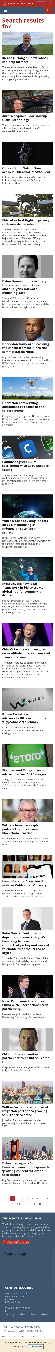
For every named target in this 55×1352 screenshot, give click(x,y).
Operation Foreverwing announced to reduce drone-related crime (23, 407)
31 (39, 1204)
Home (4, 1327)
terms (13, 1336)
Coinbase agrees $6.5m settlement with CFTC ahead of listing (25, 466)
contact (32, 1336)
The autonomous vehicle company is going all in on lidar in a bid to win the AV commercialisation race (25, 128)
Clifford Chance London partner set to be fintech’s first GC (25, 1058)
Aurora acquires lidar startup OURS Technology (24, 118)
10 (18, 1204)
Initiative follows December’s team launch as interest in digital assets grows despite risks (25, 841)
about (5, 1336)
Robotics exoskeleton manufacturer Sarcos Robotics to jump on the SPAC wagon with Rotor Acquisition (26, 180)
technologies (16, 1327)
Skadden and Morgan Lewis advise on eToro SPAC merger (24, 772)
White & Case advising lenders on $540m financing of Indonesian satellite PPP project (25, 526)
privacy (21, 1336)
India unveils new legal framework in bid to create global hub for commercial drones (22, 589)
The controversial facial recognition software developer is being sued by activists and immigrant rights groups (23, 893)
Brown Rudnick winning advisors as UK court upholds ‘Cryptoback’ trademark (24, 718)
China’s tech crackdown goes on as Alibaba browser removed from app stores (26, 653)
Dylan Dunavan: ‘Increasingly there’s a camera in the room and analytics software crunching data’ (24, 287)
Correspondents (35, 1331)
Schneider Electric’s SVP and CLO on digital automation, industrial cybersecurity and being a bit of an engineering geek (25, 961)
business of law (32, 1327)
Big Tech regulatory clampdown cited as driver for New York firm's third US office (24, 1182)
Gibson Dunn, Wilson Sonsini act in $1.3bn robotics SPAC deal (26, 170)
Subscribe (40, 1)
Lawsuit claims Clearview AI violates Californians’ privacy (24, 883)
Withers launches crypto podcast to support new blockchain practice (20, 829)
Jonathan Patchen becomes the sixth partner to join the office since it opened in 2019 (25, 1123)
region (21, 1331)
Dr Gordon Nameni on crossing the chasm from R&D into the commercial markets (25, 348)
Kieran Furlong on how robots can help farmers (25, 60)
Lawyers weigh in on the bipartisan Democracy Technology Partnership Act (24, 1016)
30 (33, 1204)
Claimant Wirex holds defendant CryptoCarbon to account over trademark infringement (25, 730)
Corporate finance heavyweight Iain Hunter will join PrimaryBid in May (26, 1069)
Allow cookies (35, 1346)
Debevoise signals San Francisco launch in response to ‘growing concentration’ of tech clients (26, 1169)
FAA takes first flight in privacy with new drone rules (25, 222)
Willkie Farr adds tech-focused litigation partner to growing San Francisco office (25, 1111)
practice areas (9, 1331)
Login (49, 1)
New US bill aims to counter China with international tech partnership (25, 1005)
